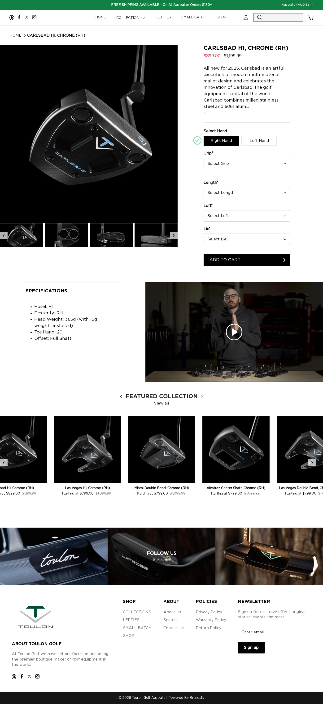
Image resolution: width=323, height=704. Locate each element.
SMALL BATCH (193, 17)
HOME (100, 17)
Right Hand (221, 141)
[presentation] (4, 235)
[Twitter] (27, 17)
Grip (209, 153)
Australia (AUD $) (295, 4)
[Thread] (11, 17)
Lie (207, 228)
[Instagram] (34, 17)
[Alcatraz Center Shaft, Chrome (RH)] (236, 449)
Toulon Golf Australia (148, 698)
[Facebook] (19, 17)
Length (211, 182)
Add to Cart (225, 260)
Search (170, 620)
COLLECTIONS (137, 612)
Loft (208, 205)
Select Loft (218, 216)
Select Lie (217, 239)
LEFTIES (163, 17)
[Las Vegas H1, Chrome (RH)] (87, 449)
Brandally (197, 698)
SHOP (222, 17)
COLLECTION (128, 18)
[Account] (245, 17)
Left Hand (259, 141)
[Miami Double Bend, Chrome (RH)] (161, 449)
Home (15, 35)
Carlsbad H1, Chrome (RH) (56, 35)
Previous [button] (9, 133)
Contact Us (173, 628)
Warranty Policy (211, 620)
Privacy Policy (209, 612)
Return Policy (208, 628)
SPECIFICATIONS (46, 291)
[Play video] (234, 332)
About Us (172, 612)
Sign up (251, 647)
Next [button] (168, 133)
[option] (89, 134)
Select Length (220, 193)
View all (161, 403)
